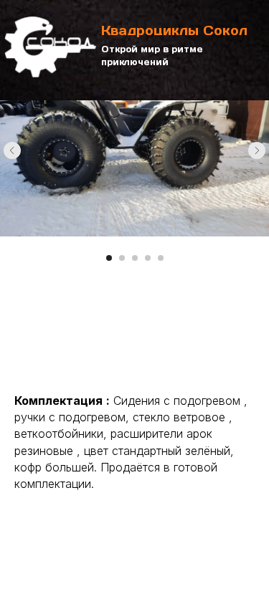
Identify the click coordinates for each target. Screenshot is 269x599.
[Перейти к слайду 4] (148, 258)
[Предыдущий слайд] (12, 150)
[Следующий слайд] (256, 150)
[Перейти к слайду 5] (161, 258)
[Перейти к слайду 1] (109, 258)
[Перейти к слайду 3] (135, 258)
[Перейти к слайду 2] (122, 258)
